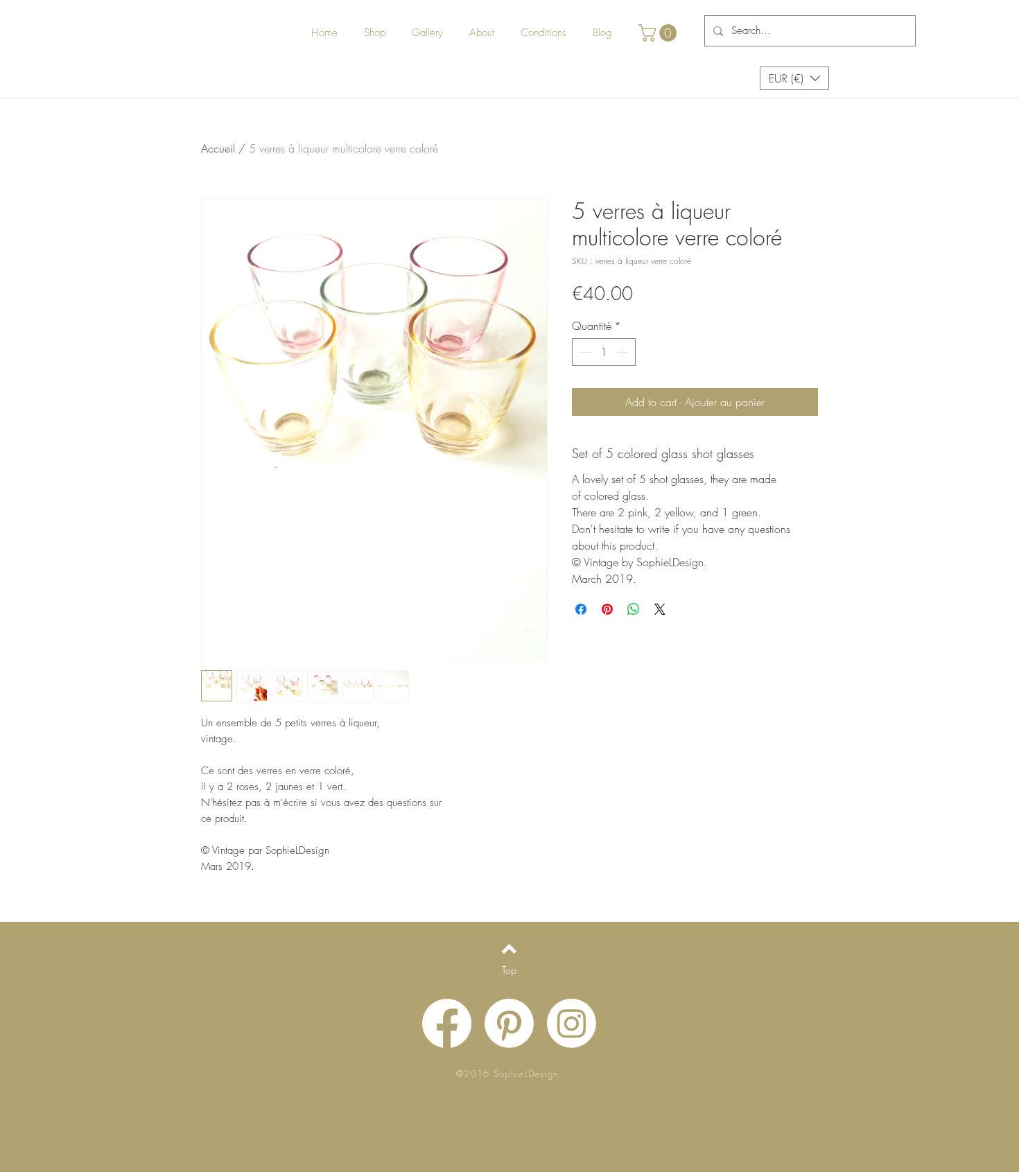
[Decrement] (583, 352)
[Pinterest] (509, 1023)
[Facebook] (446, 1023)
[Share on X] (660, 609)
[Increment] (624, 352)
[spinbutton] (603, 352)
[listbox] (794, 78)
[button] (659, 33)
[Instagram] (571, 1023)
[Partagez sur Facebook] (581, 609)
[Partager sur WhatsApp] (633, 609)
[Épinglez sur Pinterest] (607, 609)
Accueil (218, 148)
